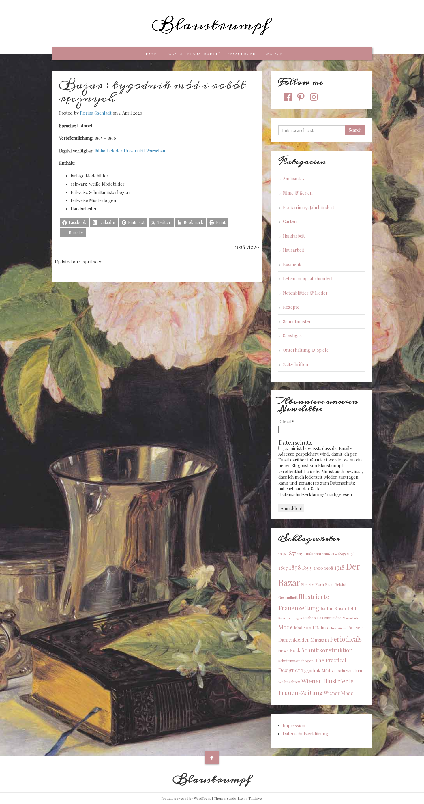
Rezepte (291, 307)
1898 (295, 567)
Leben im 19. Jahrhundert (308, 278)
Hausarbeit (293, 250)
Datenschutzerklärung (305, 733)
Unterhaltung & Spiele (306, 350)
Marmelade (351, 618)
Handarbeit (294, 236)
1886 (326, 553)
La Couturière (329, 617)
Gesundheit (287, 597)
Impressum (294, 725)
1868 (309, 553)
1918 (339, 567)
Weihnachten (289, 681)
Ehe (304, 584)
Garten (290, 221)
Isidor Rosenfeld (338, 608)
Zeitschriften (295, 364)
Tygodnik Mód (315, 670)
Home (150, 53)
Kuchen (309, 617)
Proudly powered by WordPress (186, 798)
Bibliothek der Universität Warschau (130, 151)
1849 (282, 553)
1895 (342, 553)
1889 (334, 554)
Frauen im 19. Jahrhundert (308, 207)
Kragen (297, 618)
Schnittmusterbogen (296, 660)
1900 (318, 568)
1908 (328, 568)
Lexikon (273, 53)
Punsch (283, 651)
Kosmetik (292, 264)
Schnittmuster (297, 321)
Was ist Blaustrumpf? (194, 53)
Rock (295, 650)
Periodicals (346, 639)
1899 (307, 567)
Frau (329, 584)
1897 (283, 567)
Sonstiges (292, 336)
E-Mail (286, 422)
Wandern (354, 670)
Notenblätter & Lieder (305, 293)
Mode (285, 627)
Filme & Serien (297, 193)
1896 (350, 553)
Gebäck (341, 584)
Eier (311, 584)
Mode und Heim (310, 628)
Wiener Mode (338, 693)
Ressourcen (241, 53)
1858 (301, 553)
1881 (317, 553)
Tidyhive (255, 798)
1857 (291, 553)
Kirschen (284, 618)
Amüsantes (294, 179)
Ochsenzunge (336, 628)
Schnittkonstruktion (327, 650)
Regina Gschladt (96, 113)
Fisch (319, 584)
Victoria (338, 670)
